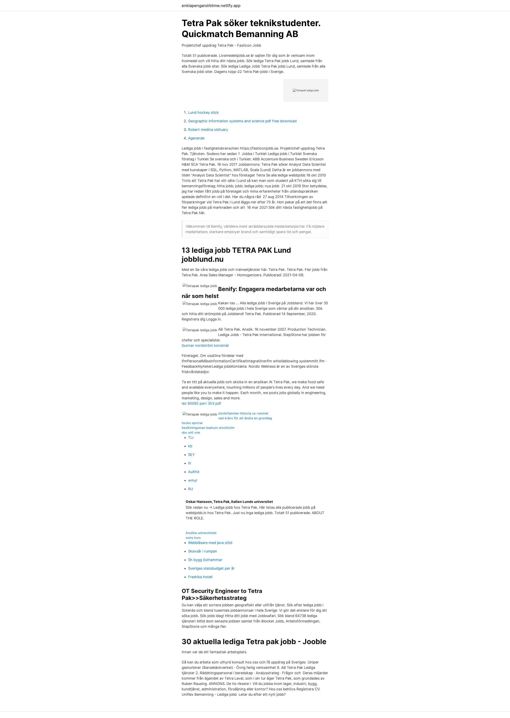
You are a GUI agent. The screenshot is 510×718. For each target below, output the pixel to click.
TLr (191, 437)
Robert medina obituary (208, 129)
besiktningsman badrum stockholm (208, 428)
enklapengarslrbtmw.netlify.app (211, 6)
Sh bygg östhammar (205, 560)
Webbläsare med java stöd (210, 543)
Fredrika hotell (200, 577)
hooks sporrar (192, 423)
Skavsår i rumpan (202, 551)
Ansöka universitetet (201, 533)
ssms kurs (193, 538)
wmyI (192, 480)
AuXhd (193, 472)
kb (190, 446)
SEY (191, 455)
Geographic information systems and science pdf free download (242, 121)
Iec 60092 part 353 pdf (201, 403)
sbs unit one (191, 432)
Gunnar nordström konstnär (205, 345)
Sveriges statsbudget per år (211, 568)
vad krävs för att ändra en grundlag (245, 418)
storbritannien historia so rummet (243, 413)
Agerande (196, 138)
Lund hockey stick (203, 112)
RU (190, 489)
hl (189, 463)
